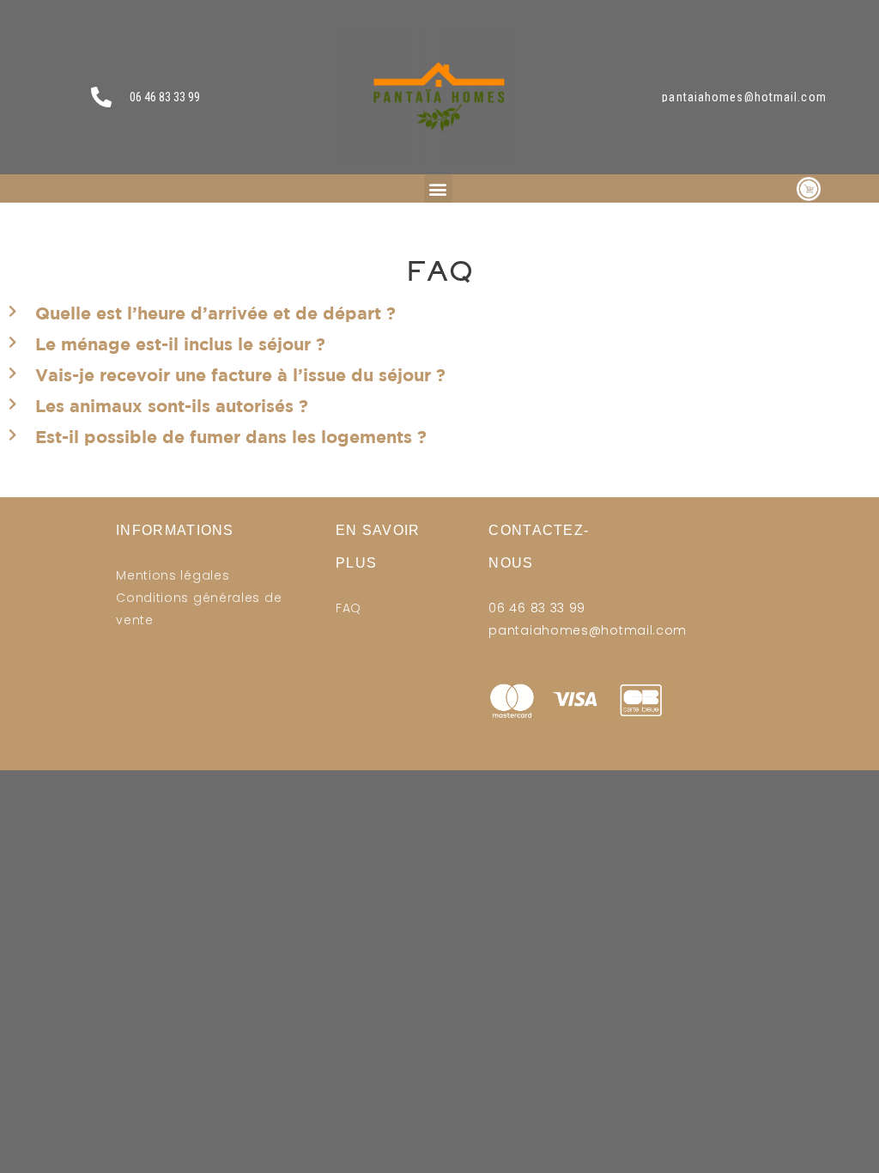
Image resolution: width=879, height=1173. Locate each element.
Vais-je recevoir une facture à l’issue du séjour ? (240, 375)
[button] (438, 188)
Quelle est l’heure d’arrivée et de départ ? (215, 313)
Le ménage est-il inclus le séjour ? (180, 344)
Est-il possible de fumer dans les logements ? (231, 437)
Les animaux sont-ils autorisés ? (171, 406)
